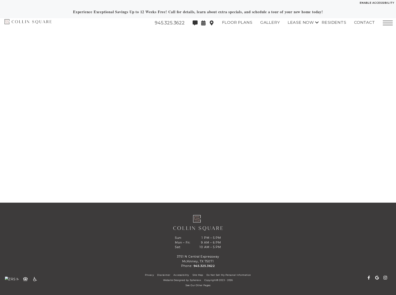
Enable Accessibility (377, 2)
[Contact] (195, 22)
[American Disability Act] (36, 279)
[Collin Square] (26, 22)
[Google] (379, 278)
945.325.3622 (204, 266)
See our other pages (198, 285)
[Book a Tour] (203, 22)
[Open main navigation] (388, 23)
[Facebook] (370, 278)
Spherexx (195, 280)
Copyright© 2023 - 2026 (218, 280)
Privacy (149, 275)
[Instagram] (385, 278)
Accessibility (181, 275)
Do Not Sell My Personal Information (228, 275)
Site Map (197, 275)
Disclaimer (163, 275)
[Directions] (211, 22)
